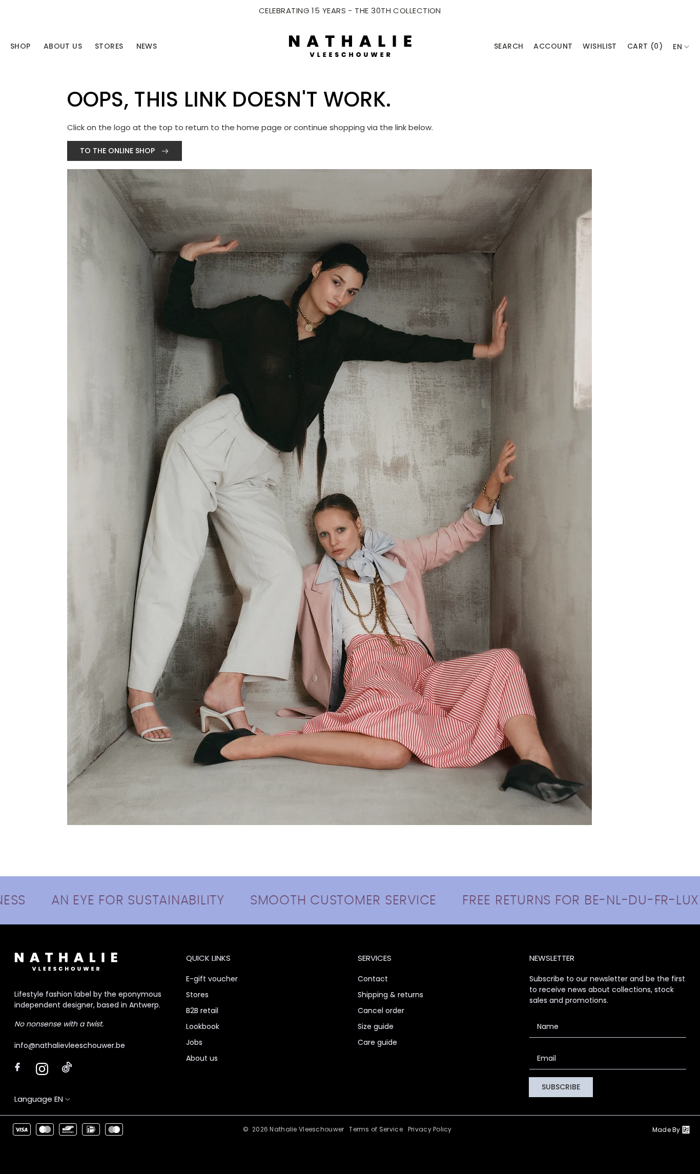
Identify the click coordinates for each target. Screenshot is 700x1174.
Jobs (194, 1042)
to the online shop (118, 151)
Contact (373, 979)
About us (202, 1058)
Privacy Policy (430, 1129)
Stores (197, 995)
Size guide (376, 1026)
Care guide (377, 1042)
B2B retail (202, 1010)
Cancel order (381, 1010)
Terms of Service (375, 1129)
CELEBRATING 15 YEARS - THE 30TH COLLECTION (350, 10)
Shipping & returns (390, 995)
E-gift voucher (212, 979)
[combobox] (681, 47)
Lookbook (202, 1026)
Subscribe (561, 1087)
